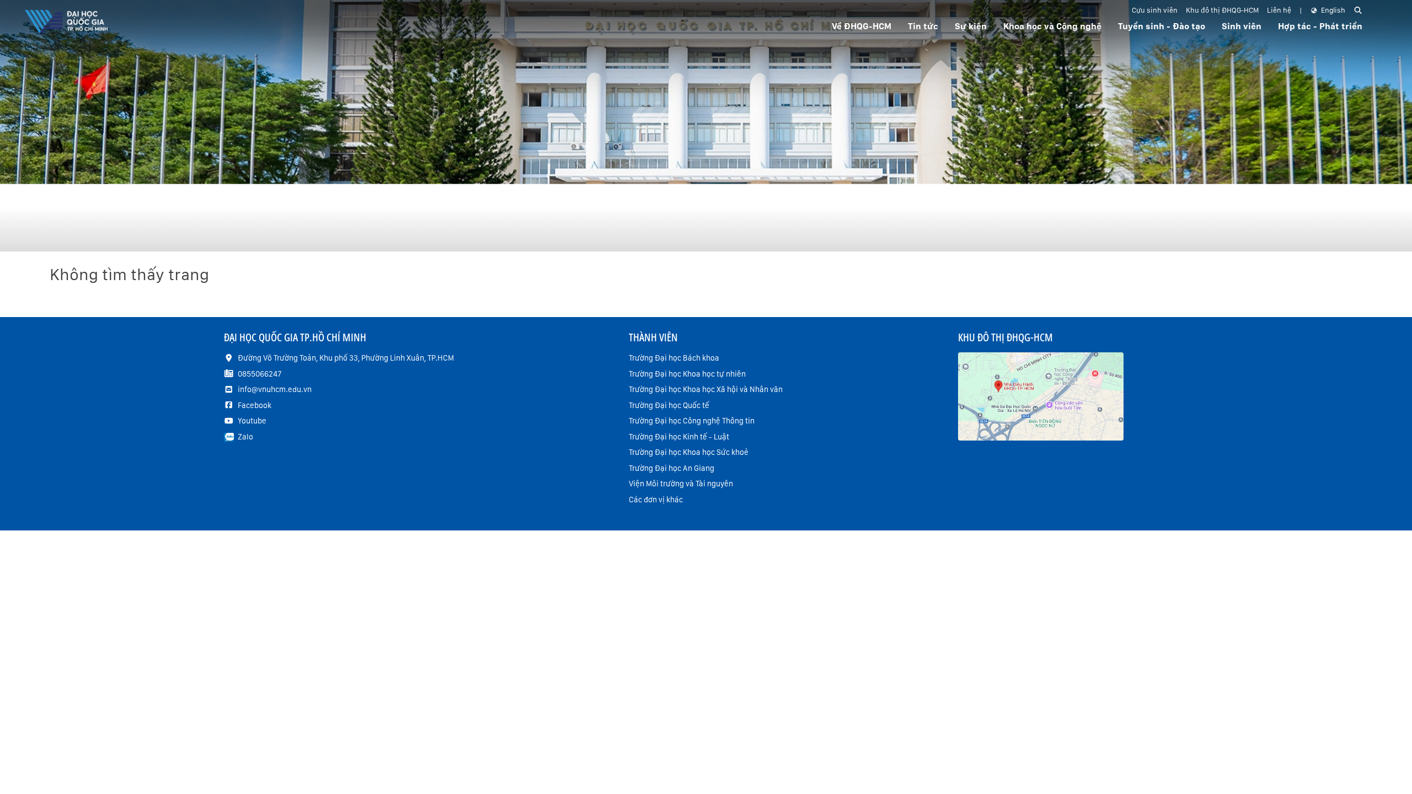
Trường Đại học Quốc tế (669, 405)
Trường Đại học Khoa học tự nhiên (687, 373)
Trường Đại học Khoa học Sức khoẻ (688, 452)
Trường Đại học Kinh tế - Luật (679, 436)
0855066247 (259, 373)
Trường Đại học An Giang (671, 468)
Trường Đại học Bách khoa (674, 357)
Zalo (245, 436)
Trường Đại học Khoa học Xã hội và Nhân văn (706, 389)
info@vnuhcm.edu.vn (275, 389)
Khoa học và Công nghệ (1052, 26)
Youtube (252, 420)
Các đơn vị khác (656, 499)
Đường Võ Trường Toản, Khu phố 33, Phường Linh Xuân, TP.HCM (346, 357)
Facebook (254, 405)
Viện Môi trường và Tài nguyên (681, 483)
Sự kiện (971, 26)
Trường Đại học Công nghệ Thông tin (692, 420)
